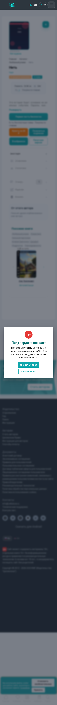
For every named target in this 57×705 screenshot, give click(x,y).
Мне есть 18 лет (28, 365)
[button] (51, 5)
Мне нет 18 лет (28, 371)
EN (35, 5)
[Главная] (12, 5)
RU (30, 5)
